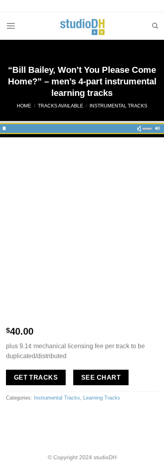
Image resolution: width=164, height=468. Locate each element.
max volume (157, 127)
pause (4, 127)
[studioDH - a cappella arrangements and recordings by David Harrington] (82, 26)
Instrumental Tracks (118, 106)
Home (24, 106)
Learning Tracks (101, 398)
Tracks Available (60, 106)
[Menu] (11, 25)
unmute (141, 127)
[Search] (155, 25)
